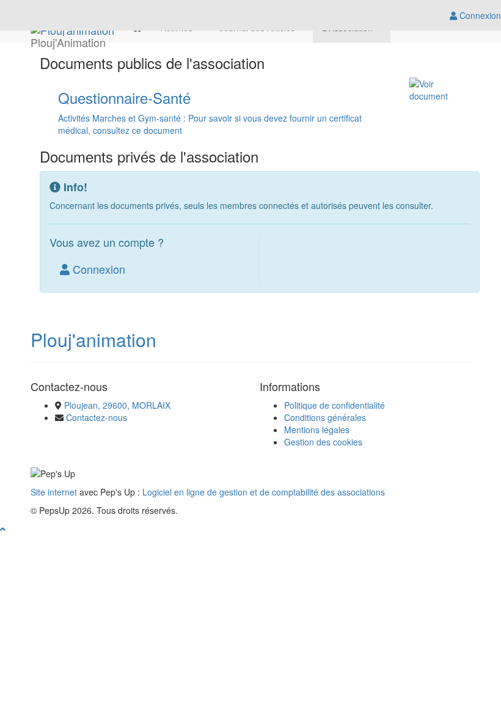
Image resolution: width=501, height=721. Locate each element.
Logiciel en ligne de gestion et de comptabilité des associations (263, 492)
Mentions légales (316, 429)
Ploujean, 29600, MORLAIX (117, 405)
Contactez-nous (96, 417)
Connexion (97, 269)
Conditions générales (325, 417)
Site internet (54, 492)
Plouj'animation (93, 339)
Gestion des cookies (323, 442)
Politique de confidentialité (334, 405)
